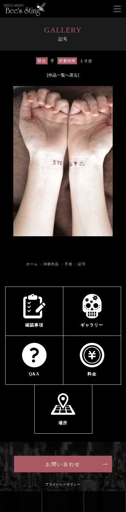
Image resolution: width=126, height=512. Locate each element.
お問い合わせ (63, 464)
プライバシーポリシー (62, 484)
